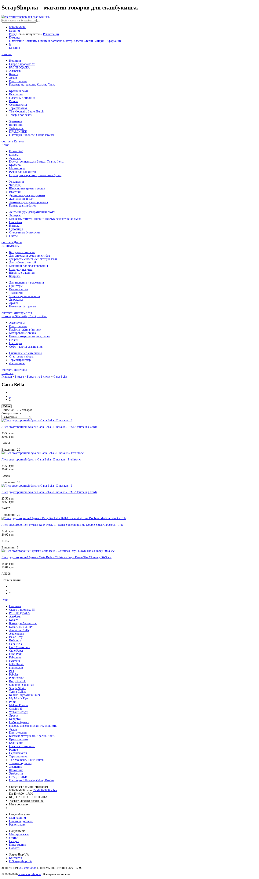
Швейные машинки (22, 272)
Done (5, 599)
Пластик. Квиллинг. (22, 97)
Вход (12, 34)
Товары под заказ (20, 114)
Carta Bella (60, 376)
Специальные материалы (25, 353)
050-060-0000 (27, 867)
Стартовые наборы (21, 356)
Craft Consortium (19, 647)
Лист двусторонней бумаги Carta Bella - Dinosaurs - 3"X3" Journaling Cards (49, 492)
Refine (6, 406)
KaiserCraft (16, 667)
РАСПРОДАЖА (19, 67)
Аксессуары (17, 322)
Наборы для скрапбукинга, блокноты (33, 725)
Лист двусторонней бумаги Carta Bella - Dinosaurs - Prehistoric (41, 459)
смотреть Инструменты (17, 312)
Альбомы (15, 70)
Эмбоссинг (16, 128)
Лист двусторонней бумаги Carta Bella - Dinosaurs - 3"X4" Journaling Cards (49, 426)
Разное (13, 101)
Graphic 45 (16, 708)
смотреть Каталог (13, 141)
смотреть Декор (12, 242)
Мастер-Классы (73, 40)
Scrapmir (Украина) (21, 684)
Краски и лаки (18, 91)
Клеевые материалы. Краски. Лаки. (32, 84)
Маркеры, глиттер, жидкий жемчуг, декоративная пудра (45, 218)
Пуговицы (16, 229)
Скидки (99, 40)
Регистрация (51, 34)
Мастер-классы (19, 834)
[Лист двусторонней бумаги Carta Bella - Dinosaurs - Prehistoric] (43, 453)
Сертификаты (18, 104)
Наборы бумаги (19, 722)
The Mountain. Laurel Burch (26, 111)
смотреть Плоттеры (14, 369)
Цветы (13, 235)
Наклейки (15, 222)
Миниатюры (17, 168)
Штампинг (16, 124)
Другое (13, 303)
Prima (12, 701)
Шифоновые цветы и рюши (27, 188)
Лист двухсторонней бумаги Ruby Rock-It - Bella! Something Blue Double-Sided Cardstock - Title (62, 524)
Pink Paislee (16, 677)
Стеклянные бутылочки (24, 232)
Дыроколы (16, 299)
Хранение (15, 121)
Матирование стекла (22, 333)
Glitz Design (16, 664)
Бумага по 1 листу (38, 376)
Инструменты (18, 81)
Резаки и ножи (18, 289)
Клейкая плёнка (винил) (25, 329)
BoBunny (15, 640)
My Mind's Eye (18, 698)
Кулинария (16, 94)
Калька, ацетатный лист (24, 695)
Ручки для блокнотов (23, 171)
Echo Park (15, 654)
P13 (11, 671)
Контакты (31, 40)
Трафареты (16, 292)
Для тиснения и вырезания (26, 282)
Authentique (16, 633)
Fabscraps (15, 657)
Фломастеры (17, 363)
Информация (112, 40)
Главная (7, 376)
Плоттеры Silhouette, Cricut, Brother (31, 135)
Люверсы (15, 215)
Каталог (7, 54)
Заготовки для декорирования (28, 202)
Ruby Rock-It (17, 681)
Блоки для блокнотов (23, 623)
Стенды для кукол (20, 269)
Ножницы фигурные (22, 306)
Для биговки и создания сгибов (29, 255)
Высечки (15, 191)
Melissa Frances (18, 705)
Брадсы (14, 154)
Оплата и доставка (50, 40)
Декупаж (15, 158)
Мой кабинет (17, 817)
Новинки (15, 60)
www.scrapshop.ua (29, 874)
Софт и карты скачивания (25, 346)
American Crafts (19, 630)
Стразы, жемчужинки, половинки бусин (35, 175)
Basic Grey (16, 637)
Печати (14, 339)
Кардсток (15, 718)
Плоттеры (15, 343)
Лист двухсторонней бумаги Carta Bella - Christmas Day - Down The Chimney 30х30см (56, 557)
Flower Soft (16, 151)
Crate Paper (16, 650)
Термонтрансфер (20, 359)
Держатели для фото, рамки (27, 195)
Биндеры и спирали (22, 252)
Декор (13, 77)
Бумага (13, 74)
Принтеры (16, 286)
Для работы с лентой (22, 262)
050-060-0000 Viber (45, 790)
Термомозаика (18, 108)
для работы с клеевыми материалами (33, 259)
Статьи (88, 40)
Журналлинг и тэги (21, 198)
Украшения (16, 181)
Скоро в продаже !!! (22, 64)
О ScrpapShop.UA (20, 861)
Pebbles (13, 674)
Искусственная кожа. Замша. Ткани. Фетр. (36, 161)
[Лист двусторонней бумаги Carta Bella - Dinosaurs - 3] (37, 420)
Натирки (14, 225)
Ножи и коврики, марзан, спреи (29, 336)
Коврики (14, 276)
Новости (14, 848)
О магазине (16, 40)
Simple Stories (17, 688)
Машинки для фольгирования (28, 265)
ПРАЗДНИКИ (18, 131)
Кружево (15, 165)
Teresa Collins (17, 691)
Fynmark (14, 660)
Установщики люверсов (24, 296)
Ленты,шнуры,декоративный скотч (32, 212)
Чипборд (14, 185)
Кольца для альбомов (22, 205)
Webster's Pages (18, 712)
